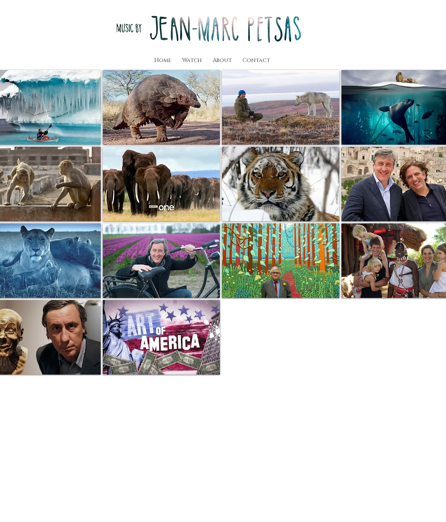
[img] (280, 184)
